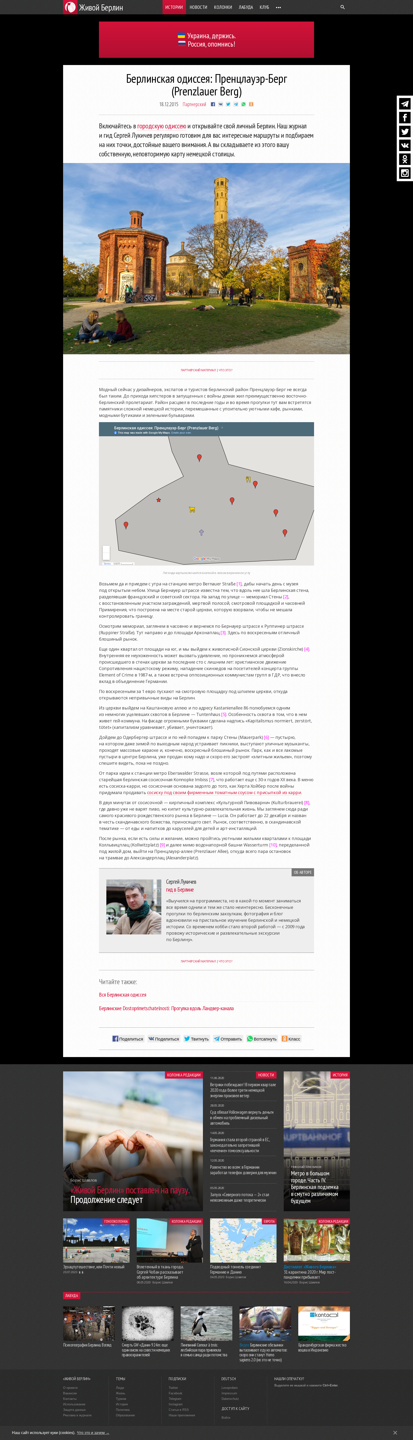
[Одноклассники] (405, 159)
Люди (120, 1388)
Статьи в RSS (179, 1410)
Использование (74, 1404)
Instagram (176, 1404)
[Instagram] (405, 173)
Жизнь (120, 1393)
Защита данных (74, 1410)
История (340, 1075)
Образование (125, 1415)
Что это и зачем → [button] (93, 1433)
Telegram (175, 1399)
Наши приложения (182, 1415)
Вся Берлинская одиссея (122, 994)
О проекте (70, 1388)
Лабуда (246, 7)
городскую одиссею (161, 125)
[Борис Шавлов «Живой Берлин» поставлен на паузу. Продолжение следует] (133, 1209)
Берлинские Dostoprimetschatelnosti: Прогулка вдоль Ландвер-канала (166, 1008)
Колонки (223, 7)
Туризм (121, 1399)
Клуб (264, 7)
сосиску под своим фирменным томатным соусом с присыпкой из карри (224, 792)
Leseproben (230, 1388)
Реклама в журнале (77, 1415)
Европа (269, 1221)
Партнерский (194, 104)
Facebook (175, 1393)
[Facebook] (405, 117)
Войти (226, 1417)
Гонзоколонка (116, 1221)
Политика (123, 1410)
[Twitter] (405, 131)
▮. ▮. (81, 1272)
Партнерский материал (198, 370)
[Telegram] (405, 103)
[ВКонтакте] (405, 145)
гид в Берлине (180, 889)
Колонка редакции (184, 1075)
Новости (198, 7)
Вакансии (70, 1393)
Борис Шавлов (162, 1282)
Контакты (69, 1399)
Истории (174, 7)
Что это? (225, 370)
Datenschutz (230, 1399)
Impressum (229, 1393)
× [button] (395, 1433)
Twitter (173, 1388)
